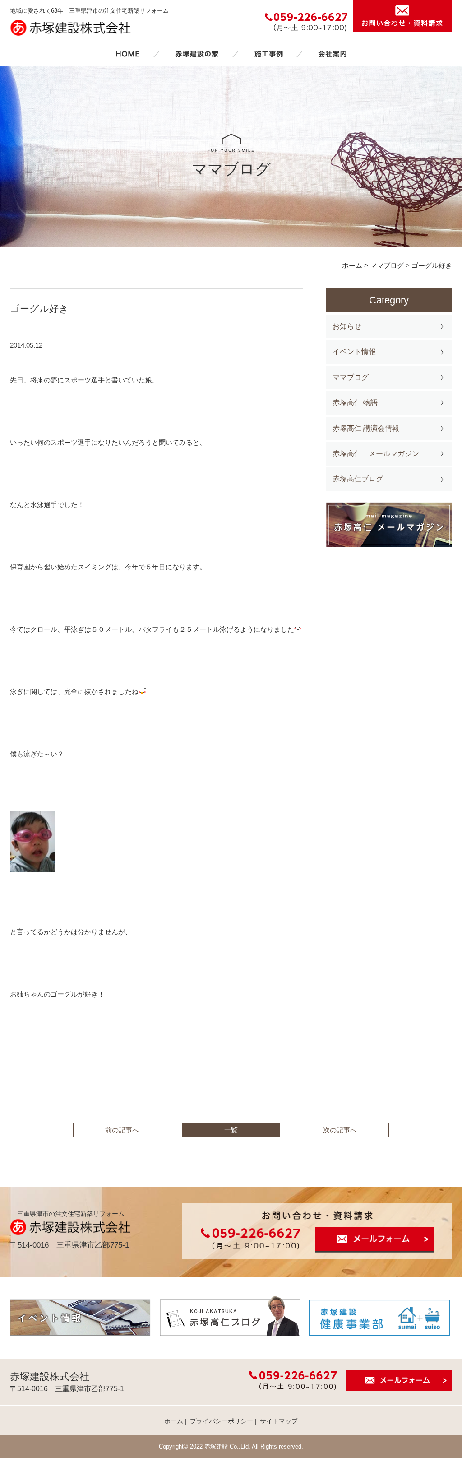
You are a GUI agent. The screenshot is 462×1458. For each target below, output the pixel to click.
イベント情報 (354, 351)
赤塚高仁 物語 (355, 402)
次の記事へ (340, 1130)
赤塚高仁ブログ (358, 479)
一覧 (231, 1130)
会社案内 (332, 54)
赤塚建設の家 (197, 54)
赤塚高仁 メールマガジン (376, 453)
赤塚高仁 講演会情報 (366, 428)
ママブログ (351, 377)
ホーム (127, 54)
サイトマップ (279, 1421)
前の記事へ (122, 1130)
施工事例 (268, 54)
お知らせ (347, 326)
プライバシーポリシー (221, 1421)
